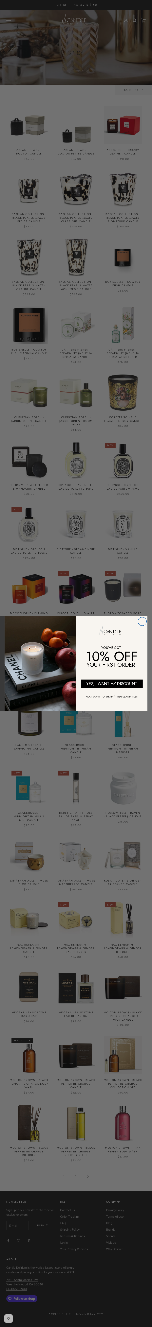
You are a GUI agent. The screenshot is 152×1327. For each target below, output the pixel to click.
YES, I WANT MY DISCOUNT (111, 683)
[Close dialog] (142, 621)
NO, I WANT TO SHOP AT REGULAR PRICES (112, 696)
